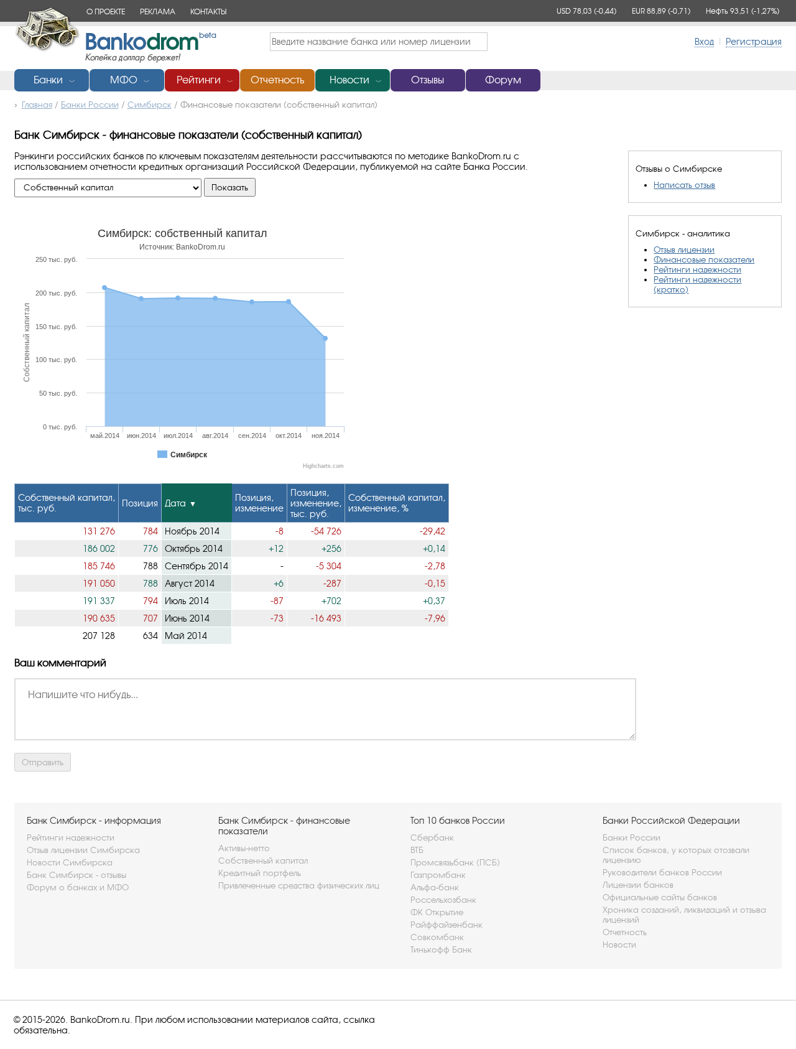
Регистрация (754, 41)
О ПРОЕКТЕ (105, 11)
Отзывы (427, 80)
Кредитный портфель (259, 873)
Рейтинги (199, 80)
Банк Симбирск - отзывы (76, 875)
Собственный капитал (263, 860)
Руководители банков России (662, 872)
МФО (123, 80)
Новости (349, 80)
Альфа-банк (434, 887)
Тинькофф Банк (441, 949)
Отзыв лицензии (684, 249)
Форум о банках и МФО (78, 887)
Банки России (631, 837)
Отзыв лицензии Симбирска (83, 850)
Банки (48, 80)
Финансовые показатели (704, 259)
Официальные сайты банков (660, 897)
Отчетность (277, 80)
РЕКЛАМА (157, 11)
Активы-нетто (244, 848)
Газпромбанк (438, 875)
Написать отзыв (684, 185)
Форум (503, 80)
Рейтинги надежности (697, 269)
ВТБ (416, 850)
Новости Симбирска (70, 862)
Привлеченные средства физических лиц (298, 885)
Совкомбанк (437, 937)
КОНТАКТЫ (208, 11)
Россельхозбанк (443, 900)
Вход (704, 41)
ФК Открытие (436, 912)
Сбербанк (432, 837)
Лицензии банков (638, 885)
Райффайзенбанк (446, 925)
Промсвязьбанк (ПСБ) (455, 862)
